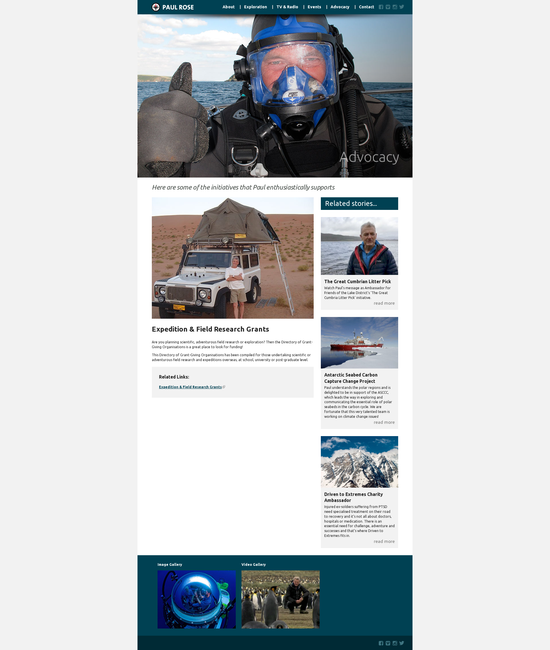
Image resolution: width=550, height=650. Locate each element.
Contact (366, 7)
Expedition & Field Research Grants (192, 387)
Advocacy (340, 7)
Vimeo (388, 7)
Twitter (402, 7)
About (229, 7)
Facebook (381, 7)
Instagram (394, 7)
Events (314, 7)
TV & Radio (287, 7)
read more (384, 303)
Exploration (255, 7)
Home (166, 7)
